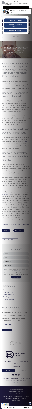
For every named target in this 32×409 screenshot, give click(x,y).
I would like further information (15, 30)
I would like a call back (16, 20)
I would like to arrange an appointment (15, 25)
